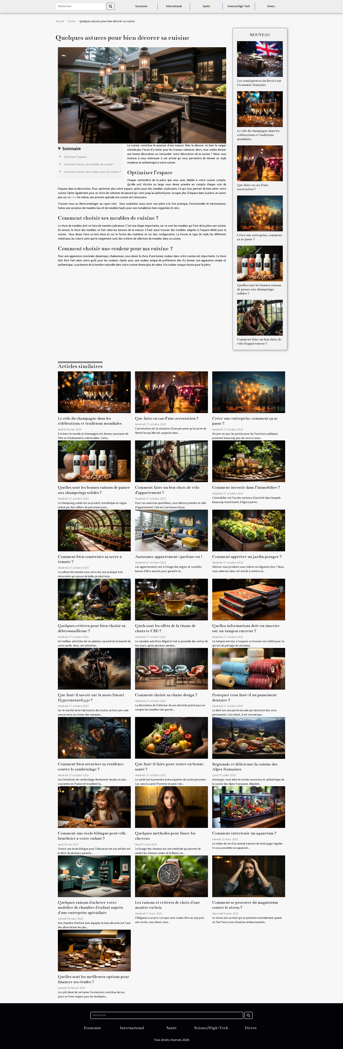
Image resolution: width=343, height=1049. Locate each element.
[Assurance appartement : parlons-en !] (171, 530)
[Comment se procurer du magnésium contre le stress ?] (248, 876)
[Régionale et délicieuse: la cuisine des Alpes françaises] (248, 737)
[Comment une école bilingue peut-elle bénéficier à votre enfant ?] (94, 806)
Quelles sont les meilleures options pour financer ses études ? (93, 979)
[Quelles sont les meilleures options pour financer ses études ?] (94, 950)
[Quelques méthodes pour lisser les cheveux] (171, 806)
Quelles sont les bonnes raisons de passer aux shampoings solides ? (259, 289)
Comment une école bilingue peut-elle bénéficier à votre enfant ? (92, 836)
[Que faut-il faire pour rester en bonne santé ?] (171, 737)
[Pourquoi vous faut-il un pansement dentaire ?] (248, 668)
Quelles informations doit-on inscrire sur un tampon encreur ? (246, 628)
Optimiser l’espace (75, 157)
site (73, 197)
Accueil (60, 21)
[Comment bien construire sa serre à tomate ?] (94, 530)
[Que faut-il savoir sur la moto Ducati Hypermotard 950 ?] (94, 668)
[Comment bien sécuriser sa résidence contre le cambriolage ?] (94, 737)
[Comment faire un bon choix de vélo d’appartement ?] (260, 317)
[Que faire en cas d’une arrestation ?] (260, 163)
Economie (141, 6)
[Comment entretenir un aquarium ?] (248, 806)
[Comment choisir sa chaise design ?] (171, 668)
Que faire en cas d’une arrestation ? (166, 418)
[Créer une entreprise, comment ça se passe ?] (260, 213)
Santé (206, 6)
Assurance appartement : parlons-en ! (168, 556)
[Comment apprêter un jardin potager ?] (248, 530)
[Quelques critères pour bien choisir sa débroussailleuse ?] (94, 599)
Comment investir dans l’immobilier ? (246, 487)
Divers (271, 6)
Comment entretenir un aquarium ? (244, 833)
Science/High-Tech (239, 6)
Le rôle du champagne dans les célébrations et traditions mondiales (258, 135)
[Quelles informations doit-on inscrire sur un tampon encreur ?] (248, 599)
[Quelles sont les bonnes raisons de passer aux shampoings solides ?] (260, 263)
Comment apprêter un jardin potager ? (247, 556)
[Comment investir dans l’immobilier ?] (248, 461)
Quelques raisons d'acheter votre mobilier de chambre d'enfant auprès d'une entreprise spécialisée (90, 907)
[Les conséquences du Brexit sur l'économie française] (260, 59)
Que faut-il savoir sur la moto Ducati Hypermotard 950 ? (91, 697)
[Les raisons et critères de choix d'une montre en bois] (171, 876)
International (174, 6)
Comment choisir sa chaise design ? (166, 694)
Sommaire (71, 149)
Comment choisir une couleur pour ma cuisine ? (92, 172)
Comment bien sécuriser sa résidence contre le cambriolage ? (91, 767)
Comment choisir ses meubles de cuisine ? (89, 164)
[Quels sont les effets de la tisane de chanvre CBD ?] (171, 599)
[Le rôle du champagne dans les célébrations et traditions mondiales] (260, 109)
